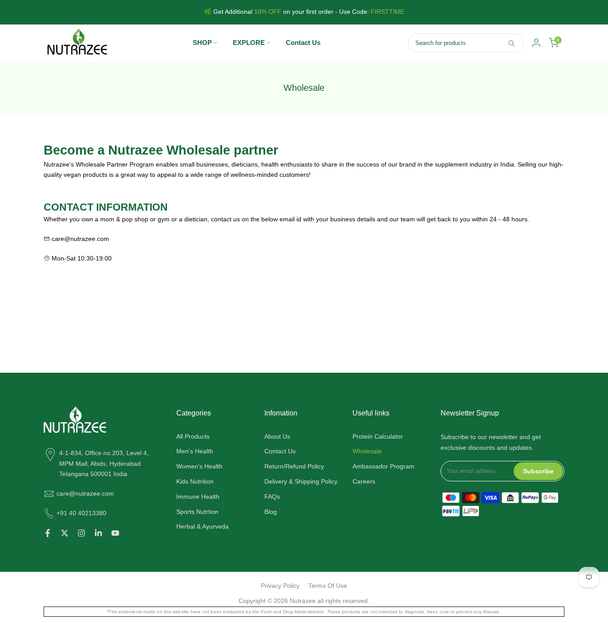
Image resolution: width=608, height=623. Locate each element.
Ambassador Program (383, 466)
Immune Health (197, 496)
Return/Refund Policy (294, 466)
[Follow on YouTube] (115, 533)
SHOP (202, 42)
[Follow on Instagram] (81, 533)
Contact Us (303, 42)
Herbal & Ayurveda (202, 526)
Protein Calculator (378, 436)
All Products (193, 436)
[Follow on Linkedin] (98, 533)
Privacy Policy (280, 585)
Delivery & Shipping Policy (300, 481)
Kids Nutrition (195, 481)
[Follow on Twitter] (65, 533)
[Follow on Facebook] (48, 533)
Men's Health (194, 451)
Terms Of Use (327, 585)
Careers (364, 481)
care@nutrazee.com (85, 493)
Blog (270, 511)
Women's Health (199, 466)
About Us (277, 436)
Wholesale (367, 451)
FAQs (272, 496)
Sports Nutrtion (197, 511)
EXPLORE (249, 42)
